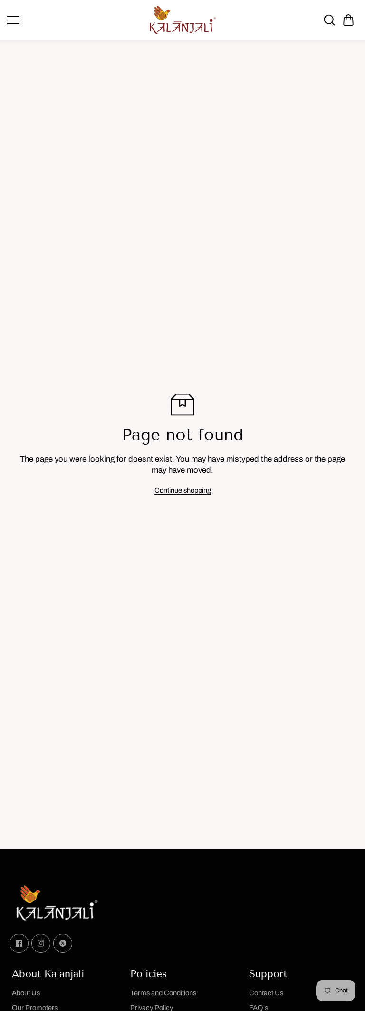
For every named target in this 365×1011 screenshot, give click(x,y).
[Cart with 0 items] (348, 20)
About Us (26, 993)
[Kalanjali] (182, 20)
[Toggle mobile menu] (74, 20)
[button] (348, 20)
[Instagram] (40, 943)
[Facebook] (19, 943)
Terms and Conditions (163, 993)
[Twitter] (62, 943)
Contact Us (266, 993)
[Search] (329, 20)
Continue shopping (182, 490)
